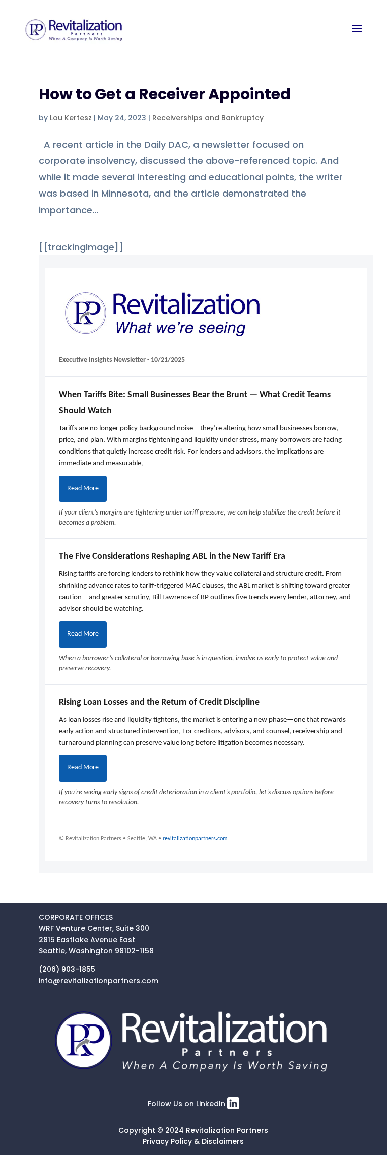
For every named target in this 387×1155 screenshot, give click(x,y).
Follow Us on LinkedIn (187, 1104)
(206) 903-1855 (67, 969)
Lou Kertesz (71, 118)
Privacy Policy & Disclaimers (193, 1141)
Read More (83, 488)
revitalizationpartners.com (195, 839)
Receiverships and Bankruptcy (208, 118)
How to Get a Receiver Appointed (165, 94)
